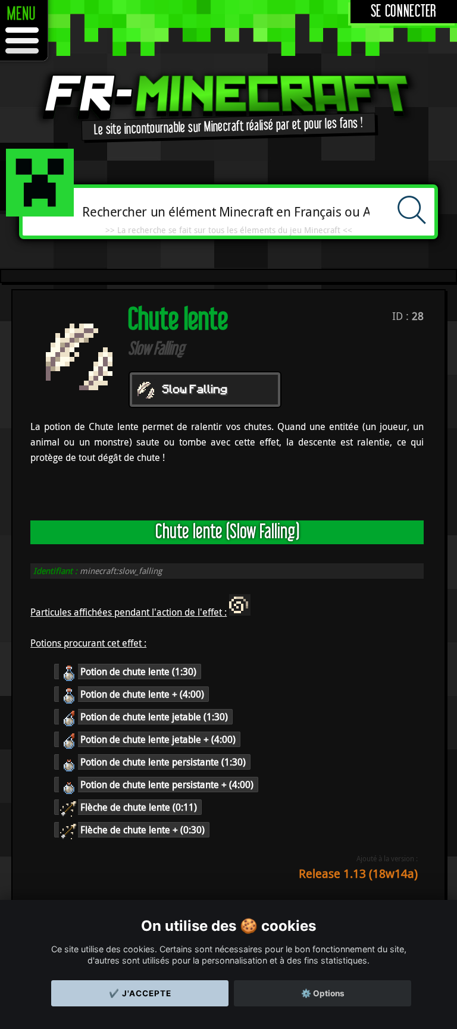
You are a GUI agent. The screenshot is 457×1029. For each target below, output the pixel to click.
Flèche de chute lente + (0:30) (141, 829)
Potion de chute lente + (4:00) (141, 694)
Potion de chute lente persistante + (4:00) (165, 784)
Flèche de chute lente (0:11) (137, 807)
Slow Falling (195, 390)
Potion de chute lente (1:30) (137, 671)
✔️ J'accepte (140, 993)
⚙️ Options (323, 993)
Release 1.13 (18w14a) (358, 873)
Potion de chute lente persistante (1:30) (162, 761)
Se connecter (404, 11)
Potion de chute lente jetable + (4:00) (157, 739)
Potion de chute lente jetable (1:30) (153, 716)
